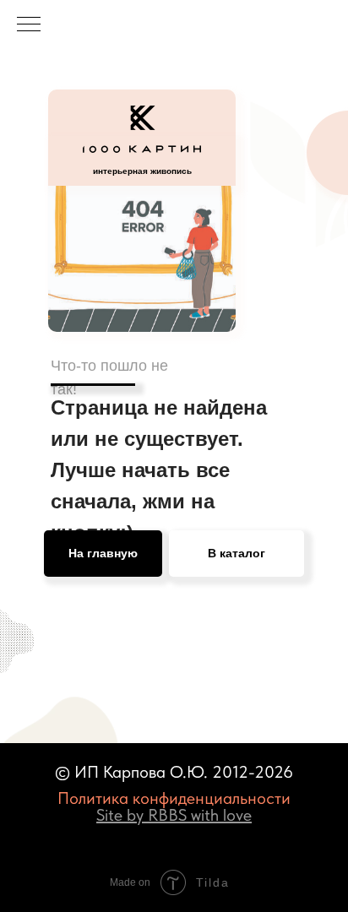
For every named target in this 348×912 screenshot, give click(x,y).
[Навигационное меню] (29, 25)
